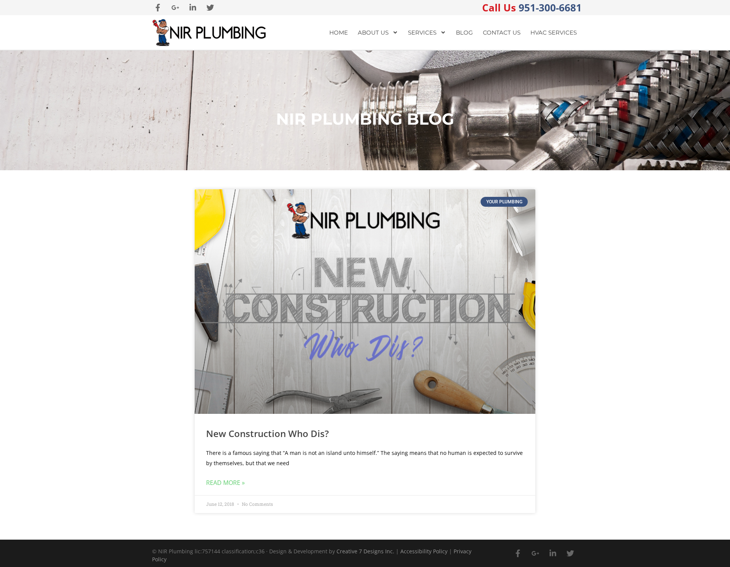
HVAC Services (553, 32)
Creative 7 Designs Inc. (365, 551)
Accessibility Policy (424, 551)
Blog (464, 32)
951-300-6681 (532, 7)
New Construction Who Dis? (267, 433)
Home (338, 32)
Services (422, 32)
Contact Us (502, 32)
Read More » (225, 482)
